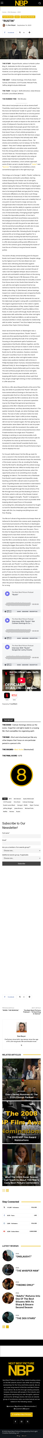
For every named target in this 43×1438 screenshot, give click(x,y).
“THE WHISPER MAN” (27, 1270)
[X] (21, 1045)
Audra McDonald (28, 799)
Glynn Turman (34, 805)
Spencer (6, 167)
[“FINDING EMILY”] (8, 1284)
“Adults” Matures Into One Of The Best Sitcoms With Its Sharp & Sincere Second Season (28, 1302)
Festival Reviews (27, 17)
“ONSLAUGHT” (24, 1256)
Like (35, 1215)
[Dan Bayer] (4, 25)
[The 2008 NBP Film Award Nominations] (21, 1122)
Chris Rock (17, 802)
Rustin (18, 811)
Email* (4, 840)
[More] (29, 32)
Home (4, 12)
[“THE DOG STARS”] (8, 1317)
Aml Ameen (17, 799)
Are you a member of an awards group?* (16, 847)
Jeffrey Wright (7, 808)
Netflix (5, 811)
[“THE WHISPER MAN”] (8, 1270)
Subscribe (33, 1231)
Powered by (5, 704)
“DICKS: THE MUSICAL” (10, 1010)
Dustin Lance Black (9, 805)
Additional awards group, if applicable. (15, 855)
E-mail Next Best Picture (21, 1415)
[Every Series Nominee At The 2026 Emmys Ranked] (21, 1079)
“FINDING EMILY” (25, 1285)
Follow (34, 1207)
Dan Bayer (12, 25)
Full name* (6, 833)
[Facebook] (15, 1422)
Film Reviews (12, 12)
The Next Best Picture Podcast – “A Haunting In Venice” (32, 1012)
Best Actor (19, 750)
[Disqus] (21, 897)
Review (12, 811)
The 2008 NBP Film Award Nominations (21, 1138)
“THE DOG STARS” (26, 1318)
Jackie (34, 164)
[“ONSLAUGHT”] (8, 1255)
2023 (19, 12)
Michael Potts (29, 808)
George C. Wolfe (22, 805)
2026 (17, 1253)
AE (21, 1174)
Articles (21, 1091)
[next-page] (7, 1190)
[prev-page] (3, 1190)
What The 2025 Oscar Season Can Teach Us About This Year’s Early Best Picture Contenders (21, 1180)
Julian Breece (18, 808)
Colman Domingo (28, 802)
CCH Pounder (7, 802)
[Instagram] (21, 1422)
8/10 (10, 799)
